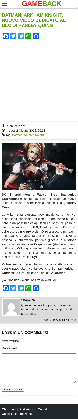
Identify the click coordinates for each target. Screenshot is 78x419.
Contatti (43, 409)
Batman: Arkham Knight (28, 135)
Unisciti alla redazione (17, 413)
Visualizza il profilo (59, 320)
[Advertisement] (39, 81)
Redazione (26, 409)
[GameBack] (41, 5)
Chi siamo (9, 409)
